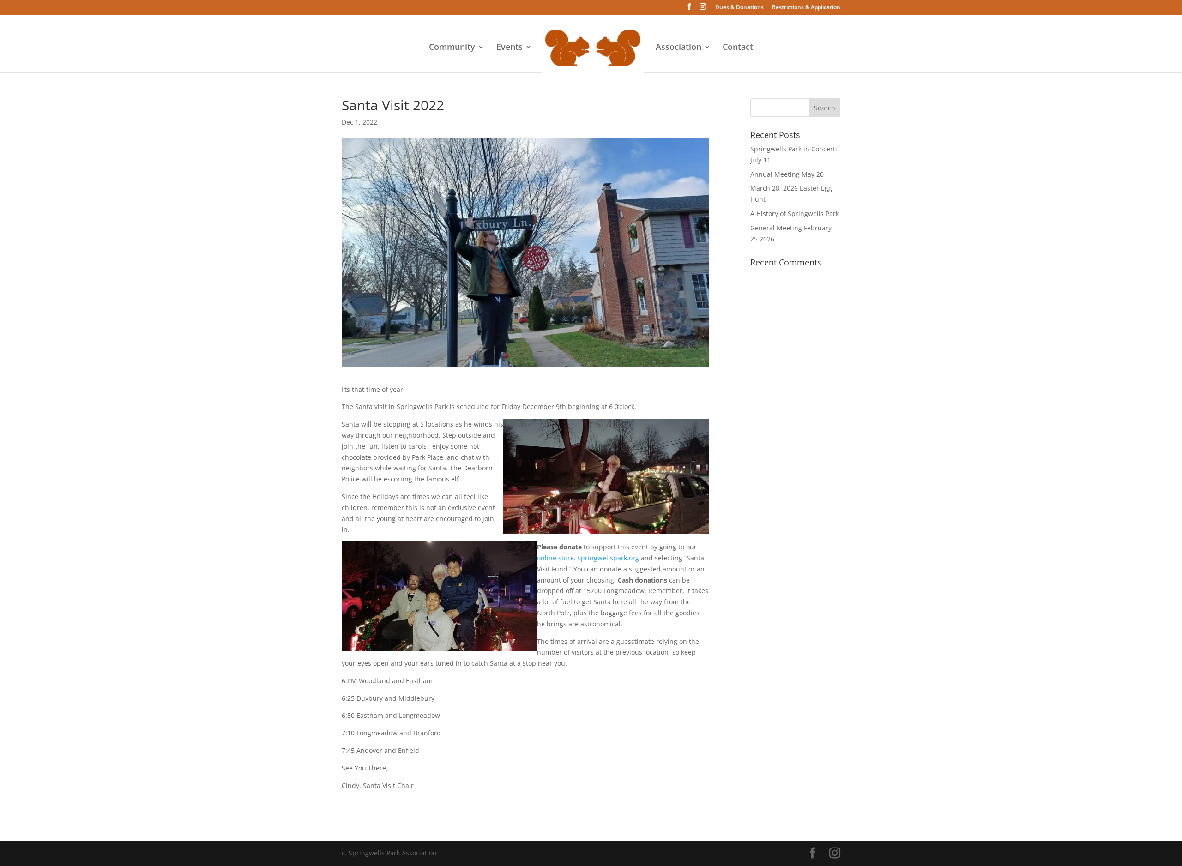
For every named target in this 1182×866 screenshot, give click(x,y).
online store (555, 557)
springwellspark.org (608, 557)
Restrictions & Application (806, 8)
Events (509, 47)
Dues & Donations (739, 8)
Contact (738, 47)
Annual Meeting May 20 (787, 174)
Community (452, 47)
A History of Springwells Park (794, 213)
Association (678, 47)
